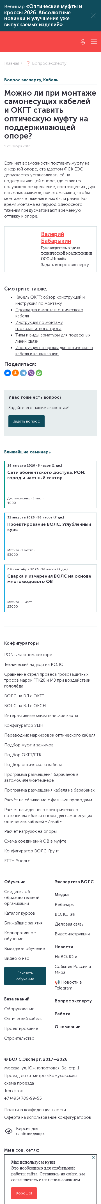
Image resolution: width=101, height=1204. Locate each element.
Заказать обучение (25, 976)
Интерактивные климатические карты (41, 715)
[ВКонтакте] (7, 373)
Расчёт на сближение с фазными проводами (48, 799)
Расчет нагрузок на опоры (30, 831)
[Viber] (31, 373)
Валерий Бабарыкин (56, 237)
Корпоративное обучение (20, 935)
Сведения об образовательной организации (21, 897)
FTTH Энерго (17, 860)
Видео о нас (16, 958)
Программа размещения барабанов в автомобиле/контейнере (41, 777)
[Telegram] (23, 373)
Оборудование (19, 1008)
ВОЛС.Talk (65, 914)
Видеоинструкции (72, 934)
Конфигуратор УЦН (23, 725)
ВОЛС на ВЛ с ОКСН (25, 705)
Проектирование (21, 1028)
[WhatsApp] (39, 373)
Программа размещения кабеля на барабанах (49, 790)
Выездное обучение (24, 948)
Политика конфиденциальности (35, 1109)
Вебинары (65, 904)
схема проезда (19, 1083)
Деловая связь (69, 924)
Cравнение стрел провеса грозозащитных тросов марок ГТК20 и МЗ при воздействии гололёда (47, 680)
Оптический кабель (23, 1018)
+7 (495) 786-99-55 (23, 1098)
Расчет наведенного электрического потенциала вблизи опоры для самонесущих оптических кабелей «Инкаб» (48, 815)
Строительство (19, 1038)
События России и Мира (73, 969)
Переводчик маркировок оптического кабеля (49, 735)
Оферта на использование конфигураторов (47, 1117)
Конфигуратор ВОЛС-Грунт (31, 851)
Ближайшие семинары (28, 452)
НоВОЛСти (66, 956)
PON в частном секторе (28, 654)
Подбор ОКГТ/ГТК (22, 754)
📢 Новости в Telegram (68, 985)
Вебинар (43, 16)
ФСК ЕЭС (73, 169)
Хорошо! (24, 1193)
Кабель (50, 79)
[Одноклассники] (15, 373)
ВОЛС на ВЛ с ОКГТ (24, 695)
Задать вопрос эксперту (65, 264)
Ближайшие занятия (23, 923)
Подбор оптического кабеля (33, 764)
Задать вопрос (26, 421)
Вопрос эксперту (22, 79)
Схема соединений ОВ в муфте (35, 841)
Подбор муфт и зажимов (29, 745)
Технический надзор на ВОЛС (33, 664)
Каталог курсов (19, 913)
